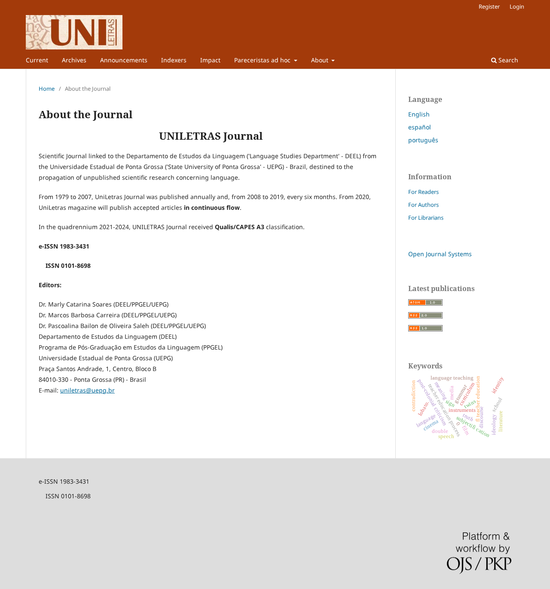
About (320, 60)
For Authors (423, 205)
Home (47, 88)
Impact (210, 60)
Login (517, 6)
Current (37, 60)
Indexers (173, 60)
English (419, 114)
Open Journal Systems (440, 254)
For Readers (423, 192)
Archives (74, 60)
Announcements (123, 60)
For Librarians (425, 217)
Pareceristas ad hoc (263, 60)
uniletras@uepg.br (87, 390)
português (423, 140)
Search (507, 60)
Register (489, 6)
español (419, 127)
